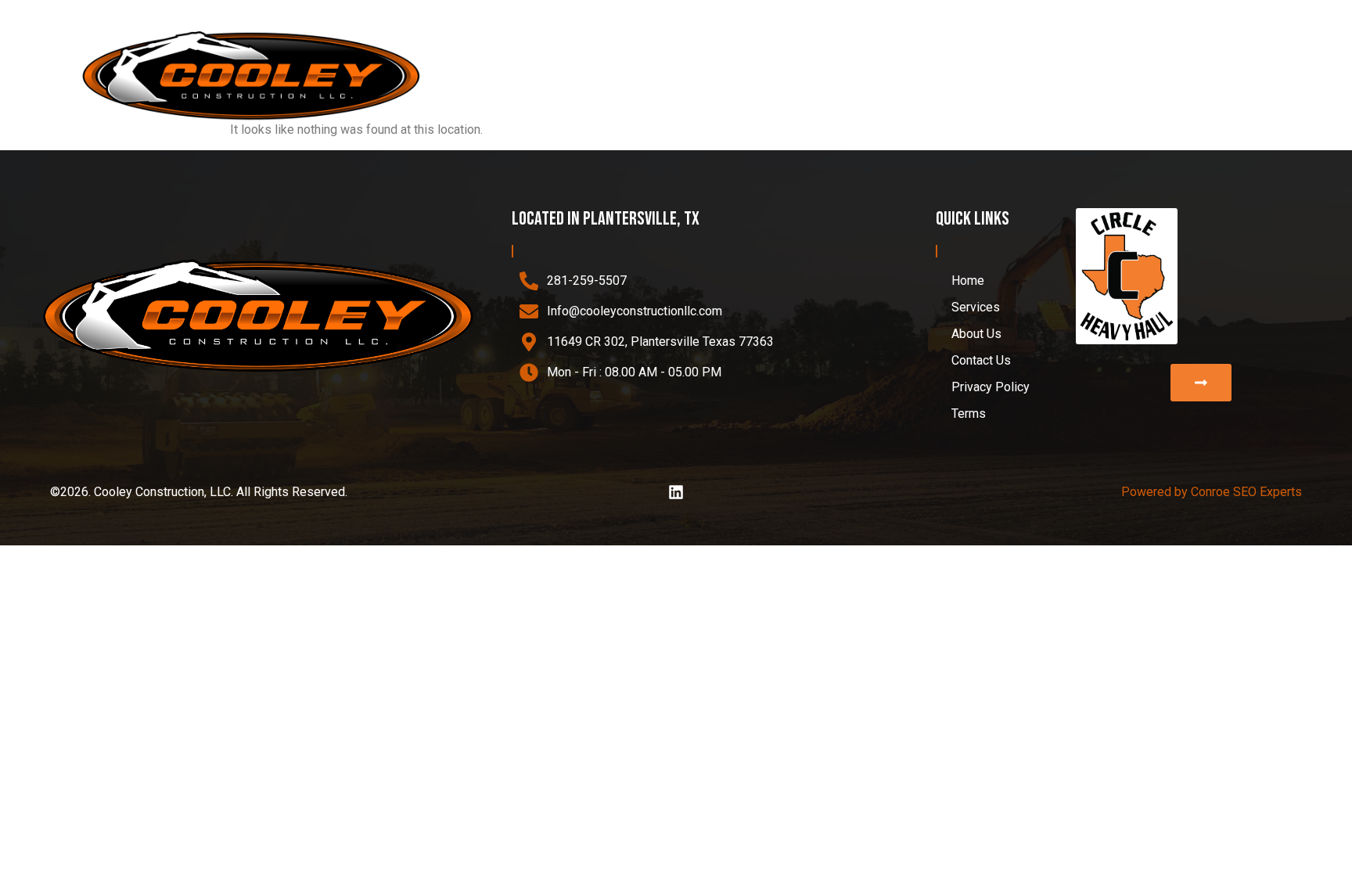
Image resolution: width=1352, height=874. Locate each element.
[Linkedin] (676, 492)
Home (950, 77)
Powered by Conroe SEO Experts (1211, 491)
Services (1028, 77)
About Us (1138, 77)
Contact (1229, 77)
